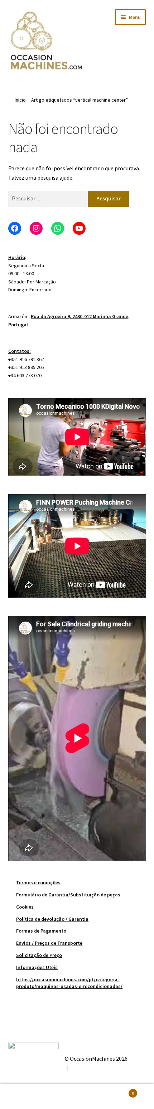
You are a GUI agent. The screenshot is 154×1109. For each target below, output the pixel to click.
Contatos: (19, 351)
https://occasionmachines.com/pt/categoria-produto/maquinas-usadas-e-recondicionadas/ (69, 983)
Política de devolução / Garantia (52, 919)
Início (20, 100)
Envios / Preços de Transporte (49, 943)
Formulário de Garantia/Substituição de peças (68, 894)
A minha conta (25, 1097)
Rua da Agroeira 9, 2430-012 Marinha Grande (79, 316)
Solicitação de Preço (39, 955)
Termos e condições (38, 882)
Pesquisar (76, 1097)
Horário (16, 257)
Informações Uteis (37, 967)
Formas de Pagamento (41, 931)
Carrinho (118, 1090)
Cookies (25, 907)
